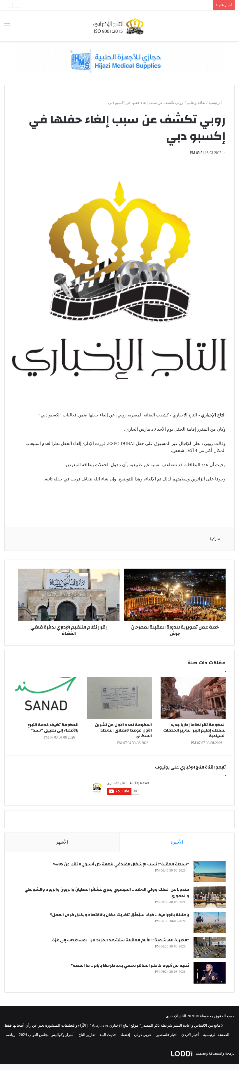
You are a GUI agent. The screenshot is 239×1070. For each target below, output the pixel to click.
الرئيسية (215, 102)
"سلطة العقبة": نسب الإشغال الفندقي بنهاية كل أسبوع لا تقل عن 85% (121, 864)
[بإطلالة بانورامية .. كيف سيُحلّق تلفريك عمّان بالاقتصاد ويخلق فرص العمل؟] (210, 922)
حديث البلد (107, 1034)
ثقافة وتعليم (196, 102)
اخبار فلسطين (166, 1034)
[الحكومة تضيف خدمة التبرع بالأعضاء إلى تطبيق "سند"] (45, 698)
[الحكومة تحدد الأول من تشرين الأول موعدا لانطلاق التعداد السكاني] (119, 698)
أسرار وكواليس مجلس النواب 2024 (47, 1034)
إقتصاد (125, 1034)
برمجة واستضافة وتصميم (215, 1053)
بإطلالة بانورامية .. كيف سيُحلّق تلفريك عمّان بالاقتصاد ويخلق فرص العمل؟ (119, 915)
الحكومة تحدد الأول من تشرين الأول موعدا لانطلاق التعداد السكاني (123, 730)
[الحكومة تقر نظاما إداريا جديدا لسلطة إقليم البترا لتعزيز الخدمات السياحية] (193, 698)
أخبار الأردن (190, 1034)
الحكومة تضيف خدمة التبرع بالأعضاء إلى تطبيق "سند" (52, 727)
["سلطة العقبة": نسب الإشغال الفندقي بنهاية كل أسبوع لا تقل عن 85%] (210, 871)
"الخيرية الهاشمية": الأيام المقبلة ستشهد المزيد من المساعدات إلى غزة (120, 940)
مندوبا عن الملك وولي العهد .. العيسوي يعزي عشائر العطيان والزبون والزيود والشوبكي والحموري (106, 893)
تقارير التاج (87, 1034)
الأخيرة (177, 842)
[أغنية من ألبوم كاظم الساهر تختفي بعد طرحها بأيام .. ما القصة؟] (210, 973)
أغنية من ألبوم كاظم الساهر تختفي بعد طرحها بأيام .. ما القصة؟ (130, 965)
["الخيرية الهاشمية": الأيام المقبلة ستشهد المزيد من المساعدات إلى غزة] (210, 947)
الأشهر (62, 842)
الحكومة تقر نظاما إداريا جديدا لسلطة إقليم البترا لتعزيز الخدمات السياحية (194, 730)
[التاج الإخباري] (119, 26)
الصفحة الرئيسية (216, 1034)
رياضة (10, 1034)
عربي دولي (143, 1034)
